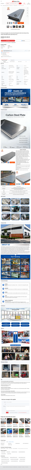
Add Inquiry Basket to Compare (15, 29)
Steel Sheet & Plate (15, 5)
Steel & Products (11, 5)
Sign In (2, 56)
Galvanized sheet (18, 443)
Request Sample (13, 42)
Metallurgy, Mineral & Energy (6, 5)
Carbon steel (9, 443)
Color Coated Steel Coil (25, 443)
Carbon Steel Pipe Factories (22, 457)
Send (7, 412)
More (1, 464)
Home (1, 5)
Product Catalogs (11, 441)
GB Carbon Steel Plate (22, 459)
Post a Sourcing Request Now (22, 412)
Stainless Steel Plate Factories (13, 457)
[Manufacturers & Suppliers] (15, 1)
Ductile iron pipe (10, 444)
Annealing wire (2, 444)
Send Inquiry (8, 40)
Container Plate (9, 453)
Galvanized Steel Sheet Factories (5, 459)
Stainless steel (2, 443)
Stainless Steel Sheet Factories (4, 457)
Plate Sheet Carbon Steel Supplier (14, 459)
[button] (27, 61)
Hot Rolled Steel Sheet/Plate (21, 5)
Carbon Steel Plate (3, 453)
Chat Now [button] (23, 40)
